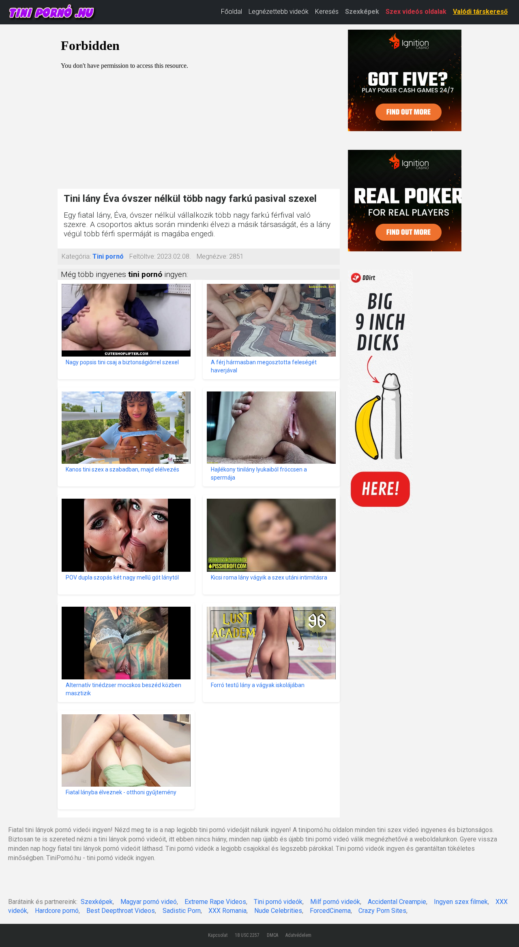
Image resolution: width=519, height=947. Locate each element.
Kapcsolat (217, 935)
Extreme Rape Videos (215, 902)
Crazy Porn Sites (382, 911)
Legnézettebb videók (279, 11)
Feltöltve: (142, 256)
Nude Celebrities (278, 911)
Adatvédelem (298, 935)
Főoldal (231, 11)
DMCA (272, 935)
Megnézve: (212, 256)
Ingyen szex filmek (461, 902)
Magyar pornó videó (148, 902)
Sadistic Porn (182, 911)
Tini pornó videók (278, 902)
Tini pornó (108, 256)
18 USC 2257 (247, 935)
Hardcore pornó (57, 911)
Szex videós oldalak (416, 11)
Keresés (327, 11)
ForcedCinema (330, 911)
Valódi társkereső (480, 11)
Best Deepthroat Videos (120, 911)
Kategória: (76, 256)
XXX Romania (227, 911)
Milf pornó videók (335, 902)
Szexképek (362, 11)
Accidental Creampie (397, 902)
